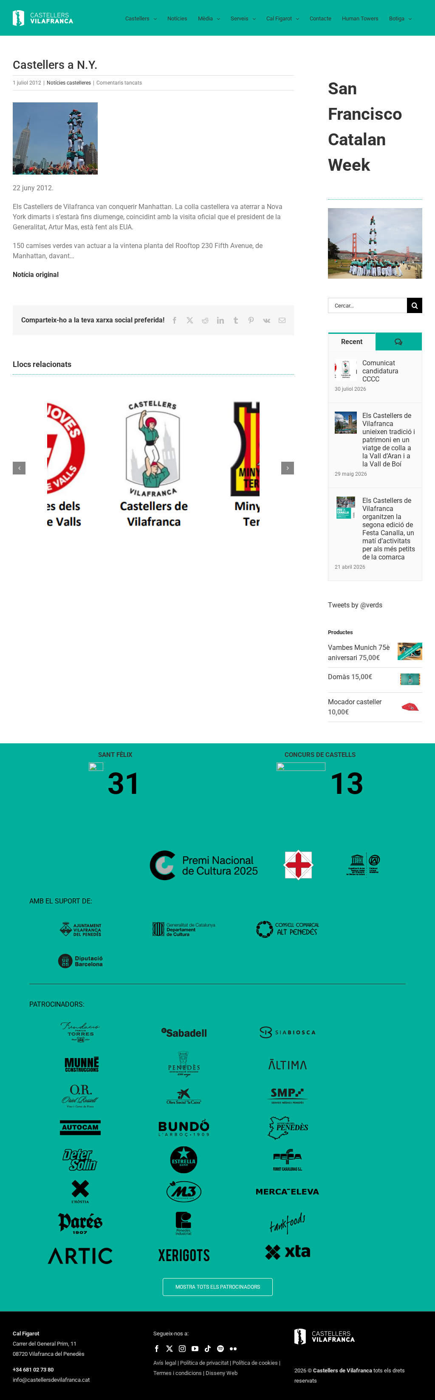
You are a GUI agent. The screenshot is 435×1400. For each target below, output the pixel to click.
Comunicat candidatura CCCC (380, 371)
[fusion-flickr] (233, 1348)
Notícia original (36, 275)
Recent (351, 342)
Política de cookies (255, 1363)
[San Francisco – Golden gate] (375, 211)
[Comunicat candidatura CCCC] (346, 364)
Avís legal (164, 1363)
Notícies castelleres (69, 83)
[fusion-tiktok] (207, 1348)
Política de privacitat (204, 1363)
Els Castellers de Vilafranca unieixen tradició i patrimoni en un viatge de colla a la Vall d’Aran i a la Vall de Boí (388, 440)
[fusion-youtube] (195, 1348)
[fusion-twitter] (169, 1348)
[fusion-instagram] (182, 1348)
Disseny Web (221, 1373)
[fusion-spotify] (220, 1348)
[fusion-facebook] (156, 1348)
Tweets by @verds (355, 605)
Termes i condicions (177, 1373)
